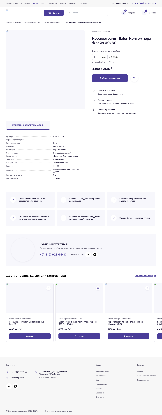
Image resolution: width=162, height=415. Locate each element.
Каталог (18, 22)
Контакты (83, 3)
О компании (25, 3)
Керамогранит (143, 380)
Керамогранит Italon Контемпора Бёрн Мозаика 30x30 (126, 323)
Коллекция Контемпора (52, 22)
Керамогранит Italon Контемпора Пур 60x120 (26, 323)
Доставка (72, 3)
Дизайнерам (52, 3)
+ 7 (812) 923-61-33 (53, 254)
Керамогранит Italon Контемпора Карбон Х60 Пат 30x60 (77, 323)
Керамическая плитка (146, 376)
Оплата (63, 3)
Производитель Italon (32, 22)
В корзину (30, 336)
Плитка (140, 372)
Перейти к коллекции (145, 276)
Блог (42, 3)
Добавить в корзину (110, 78)
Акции (35, 3)
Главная (9, 22)
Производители (12, 3)
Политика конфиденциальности (59, 411)
